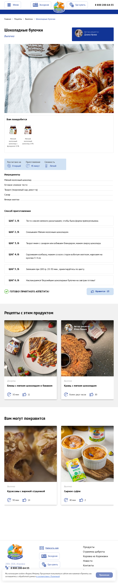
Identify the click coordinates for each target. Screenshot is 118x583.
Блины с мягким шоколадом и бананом (29, 385)
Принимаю (104, 575)
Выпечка (29, 19)
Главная (7, 19)
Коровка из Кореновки (95, 556)
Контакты (88, 565)
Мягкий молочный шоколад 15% (28, 141)
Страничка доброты (94, 551)
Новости (87, 560)
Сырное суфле (72, 491)
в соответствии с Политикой (48, 576)
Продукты (88, 547)
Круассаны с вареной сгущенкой (26, 491)
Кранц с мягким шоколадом (80, 385)
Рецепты (18, 19)
